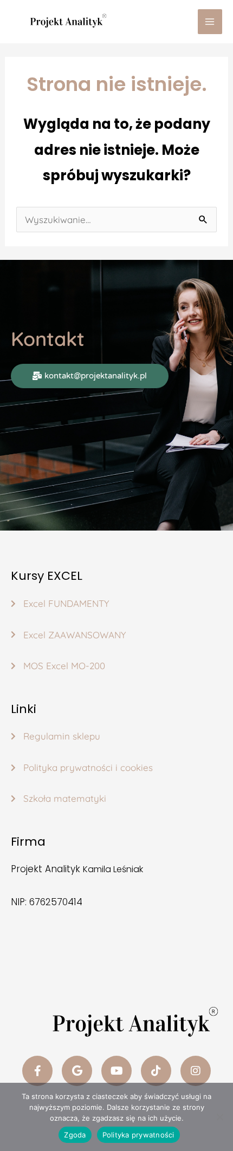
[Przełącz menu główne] (210, 21)
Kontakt (48, 338)
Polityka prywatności (138, 1134)
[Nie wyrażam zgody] (219, 1116)
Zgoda (75, 1134)
